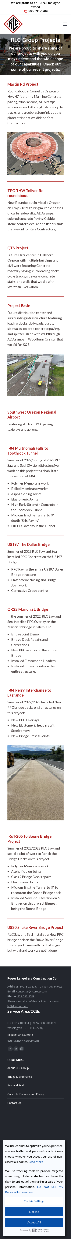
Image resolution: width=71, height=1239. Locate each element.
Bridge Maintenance (19, 1076)
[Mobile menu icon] (65, 24)
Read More (35, 1161)
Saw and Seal (15, 1085)
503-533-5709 (38, 11)
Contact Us (14, 1103)
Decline (34, 1211)
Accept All (34, 1222)
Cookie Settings (34, 1201)
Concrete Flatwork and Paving (25, 1094)
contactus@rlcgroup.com (31, 991)
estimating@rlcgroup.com (23, 1040)
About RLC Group (18, 1068)
